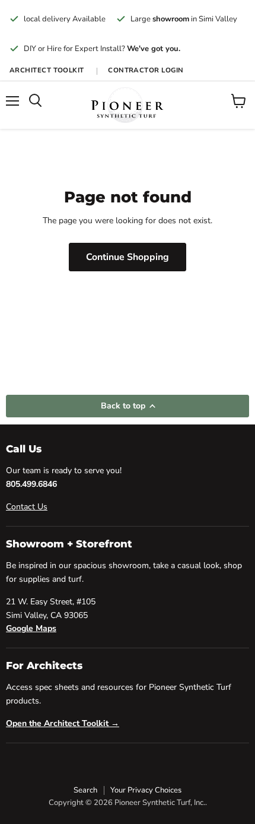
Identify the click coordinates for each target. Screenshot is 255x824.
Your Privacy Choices (145, 790)
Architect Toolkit (47, 70)
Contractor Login (145, 70)
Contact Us (26, 506)
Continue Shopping (127, 257)
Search (85, 790)
